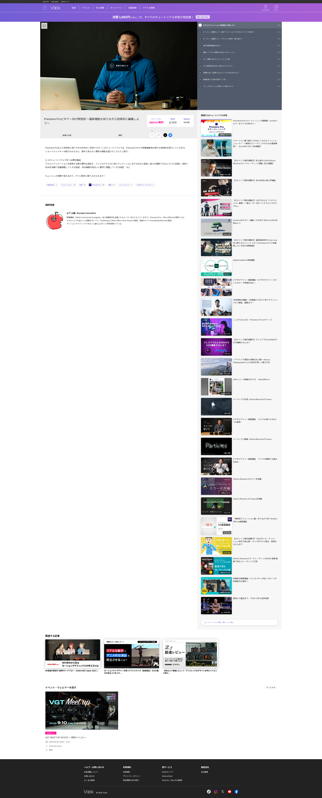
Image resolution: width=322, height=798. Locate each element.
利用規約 (126, 772)
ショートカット (125, 185)
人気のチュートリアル (145, 185)
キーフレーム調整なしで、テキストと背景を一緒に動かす (241, 39)
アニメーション (68, 185)
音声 (82, 185)
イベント (86, 7)
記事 (74, 7)
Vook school (55, 2)
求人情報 (100, 7)
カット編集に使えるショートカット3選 (241, 59)
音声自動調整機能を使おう (241, 45)
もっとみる (271, 687)
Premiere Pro (98, 185)
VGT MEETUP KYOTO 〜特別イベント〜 (66, 737)
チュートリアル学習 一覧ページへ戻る (220, 622)
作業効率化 (52, 185)
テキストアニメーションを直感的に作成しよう (241, 25)
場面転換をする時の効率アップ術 (241, 79)
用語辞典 (132, 7)
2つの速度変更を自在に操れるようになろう (241, 66)
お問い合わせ (89, 776)
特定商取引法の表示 (131, 780)
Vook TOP (46, 2)
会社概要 (204, 772)
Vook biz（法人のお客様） (172, 780)
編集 (111, 185)
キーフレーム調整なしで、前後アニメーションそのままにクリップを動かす (241, 32)
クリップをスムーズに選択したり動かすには (241, 86)
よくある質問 (89, 780)
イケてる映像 (149, 7)
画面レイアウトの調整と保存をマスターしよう (241, 52)
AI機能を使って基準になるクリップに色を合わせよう (241, 73)
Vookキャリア (65, 2)
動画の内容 (67, 135)
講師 (120, 135)
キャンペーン (116, 7)
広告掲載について (91, 772)
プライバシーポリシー (132, 776)
